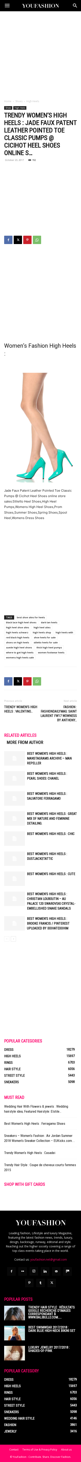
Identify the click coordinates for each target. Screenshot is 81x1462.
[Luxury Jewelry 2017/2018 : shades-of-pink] (14, 1353)
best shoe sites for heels (31, 617)
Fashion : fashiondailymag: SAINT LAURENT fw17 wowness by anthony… (58, 713)
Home (7, 101)
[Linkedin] (45, 1271)
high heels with (64, 632)
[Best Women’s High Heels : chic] (14, 838)
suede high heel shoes (19, 647)
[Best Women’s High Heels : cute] (14, 879)
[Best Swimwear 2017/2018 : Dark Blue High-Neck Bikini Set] (14, 1333)
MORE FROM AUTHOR (25, 742)
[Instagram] (34, 1271)
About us (66, 1449)
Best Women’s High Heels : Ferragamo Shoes (34, 1123)
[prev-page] (6, 939)
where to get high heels (19, 652)
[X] (18, 240)
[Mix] (67, 1271)
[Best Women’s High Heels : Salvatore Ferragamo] (14, 798)
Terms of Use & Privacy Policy (39, 1449)
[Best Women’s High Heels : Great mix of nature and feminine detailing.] (14, 818)
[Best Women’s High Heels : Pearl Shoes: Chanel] (14, 778)
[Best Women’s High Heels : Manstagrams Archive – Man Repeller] (14, 758)
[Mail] (56, 1271)
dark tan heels (49, 622)
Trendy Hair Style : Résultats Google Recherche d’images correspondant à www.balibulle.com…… (51, 1312)
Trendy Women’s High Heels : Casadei (29, 1153)
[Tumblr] (40, 1283)
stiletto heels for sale (46, 642)
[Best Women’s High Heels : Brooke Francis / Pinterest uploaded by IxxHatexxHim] (14, 923)
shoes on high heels (17, 642)
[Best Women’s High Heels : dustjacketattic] (14, 858)
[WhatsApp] (37, 240)
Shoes (18, 101)
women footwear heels (51, 652)
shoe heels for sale (45, 637)
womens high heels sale (20, 657)
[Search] (75, 5)
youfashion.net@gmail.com (48, 1259)
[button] (7, 5)
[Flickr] (22, 1271)
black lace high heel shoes (21, 622)
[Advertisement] (40, 54)
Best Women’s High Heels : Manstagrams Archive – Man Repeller (49, 758)
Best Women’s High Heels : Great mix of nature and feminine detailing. (52, 818)
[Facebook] (8, 240)
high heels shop (42, 632)
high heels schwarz (17, 632)
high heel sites (42, 627)
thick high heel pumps (49, 647)
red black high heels (17, 637)
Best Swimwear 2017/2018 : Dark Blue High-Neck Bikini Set (51, 1329)
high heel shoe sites (17, 627)
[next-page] (13, 939)
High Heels (32, 101)
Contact (13, 1449)
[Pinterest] (27, 240)
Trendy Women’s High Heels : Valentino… (20, 709)
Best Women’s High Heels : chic (51, 834)
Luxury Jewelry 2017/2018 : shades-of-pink (49, 1349)
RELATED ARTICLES (20, 735)
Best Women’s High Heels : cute (51, 874)
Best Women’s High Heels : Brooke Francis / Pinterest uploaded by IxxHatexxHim (48, 923)
